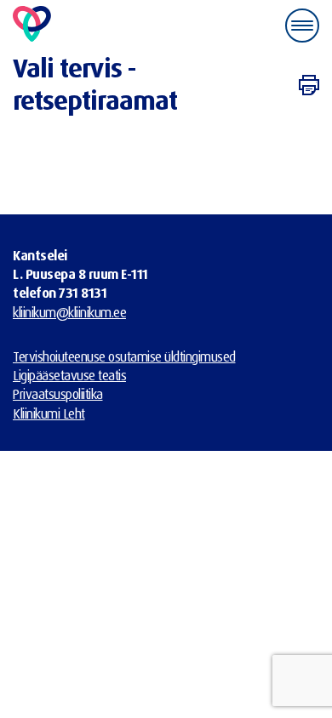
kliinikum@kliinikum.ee (69, 312)
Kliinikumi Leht (49, 413)
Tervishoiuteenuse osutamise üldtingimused (124, 356)
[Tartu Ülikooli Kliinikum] (32, 25)
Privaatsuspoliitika (58, 393)
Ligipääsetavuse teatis (69, 375)
